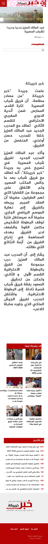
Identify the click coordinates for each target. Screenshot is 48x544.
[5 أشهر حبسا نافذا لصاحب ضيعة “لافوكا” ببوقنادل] (34, 382)
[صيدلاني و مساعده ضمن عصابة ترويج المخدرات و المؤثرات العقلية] (15, 410)
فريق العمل (24, 529)
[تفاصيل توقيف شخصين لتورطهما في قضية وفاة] (34, 410)
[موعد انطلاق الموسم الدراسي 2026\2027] (15, 354)
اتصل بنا (34, 529)
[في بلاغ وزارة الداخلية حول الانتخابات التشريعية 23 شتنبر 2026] (34, 354)
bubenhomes (38, 44)
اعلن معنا (14, 529)
